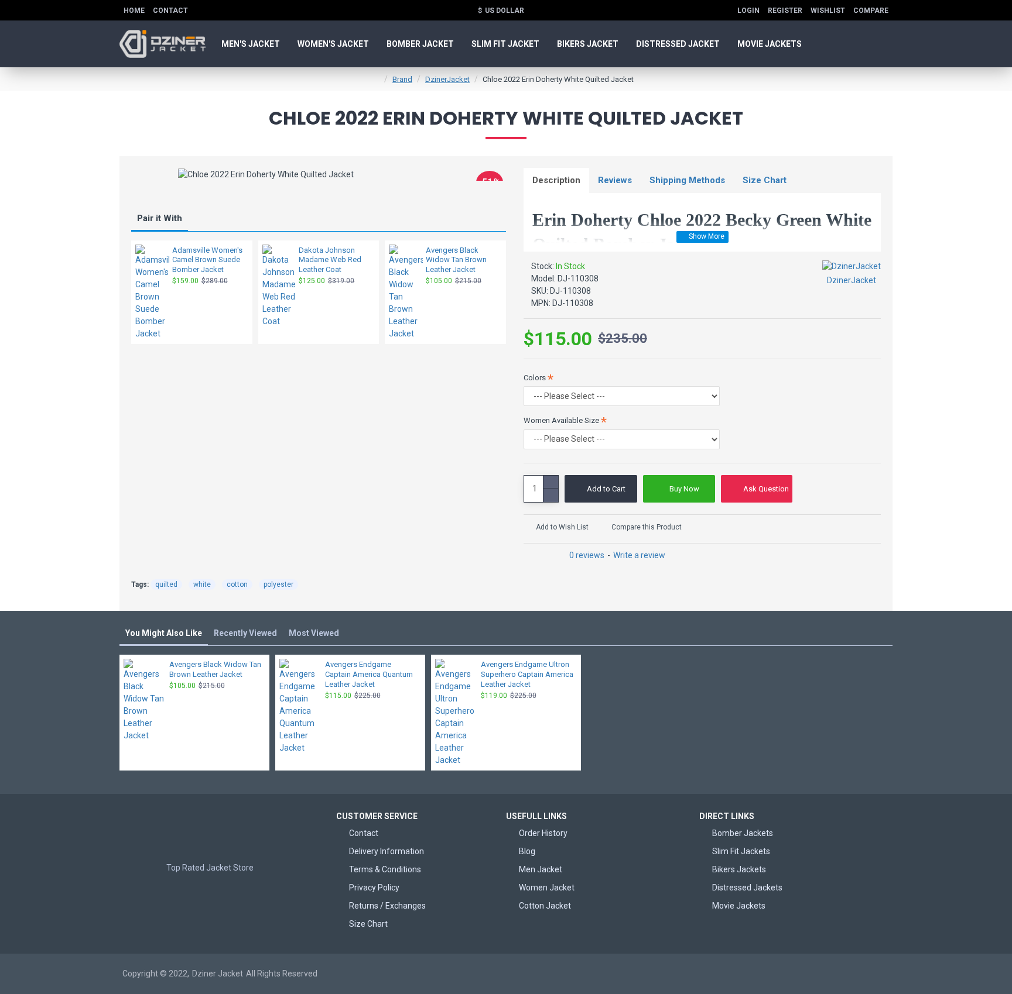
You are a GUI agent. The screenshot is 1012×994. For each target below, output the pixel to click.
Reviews (615, 180)
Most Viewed (314, 633)
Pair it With (159, 218)
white (202, 584)
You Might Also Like (163, 633)
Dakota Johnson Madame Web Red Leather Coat (330, 260)
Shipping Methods (687, 180)
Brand (402, 79)
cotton (237, 584)
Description (556, 180)
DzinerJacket (447, 79)
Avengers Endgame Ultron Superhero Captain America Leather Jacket (527, 674)
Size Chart (765, 180)
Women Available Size (561, 420)
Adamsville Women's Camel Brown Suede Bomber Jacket (207, 260)
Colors (535, 377)
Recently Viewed (245, 633)
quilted (166, 584)
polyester (278, 584)
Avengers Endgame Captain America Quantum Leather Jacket (369, 674)
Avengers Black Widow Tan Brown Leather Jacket (456, 260)
